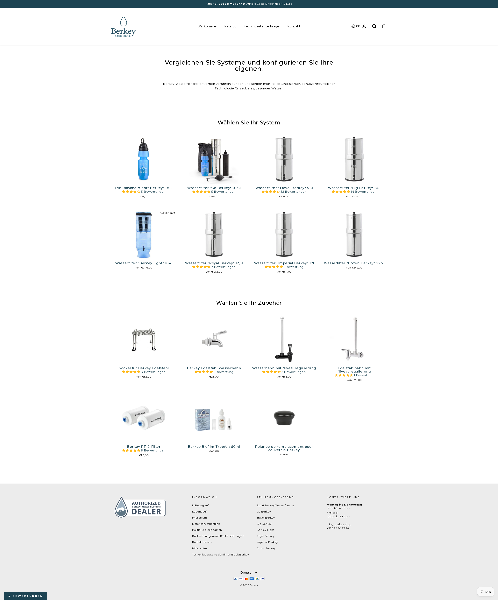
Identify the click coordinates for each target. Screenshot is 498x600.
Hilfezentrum (201, 548)
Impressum (199, 517)
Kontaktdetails (201, 542)
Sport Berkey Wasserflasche (275, 505)
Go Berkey (264, 511)
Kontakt (294, 26)
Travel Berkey (266, 517)
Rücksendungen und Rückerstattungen (218, 536)
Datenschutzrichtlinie (206, 523)
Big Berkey (264, 523)
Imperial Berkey (267, 542)
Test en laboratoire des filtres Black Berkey (220, 554)
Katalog (230, 26)
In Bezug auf (200, 505)
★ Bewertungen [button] (25, 595)
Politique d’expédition (207, 529)
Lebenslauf (199, 511)
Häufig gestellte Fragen (262, 26)
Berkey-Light (265, 529)
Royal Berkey (265, 536)
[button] (131, 191)
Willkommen (207, 26)
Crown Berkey (266, 548)
